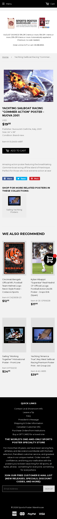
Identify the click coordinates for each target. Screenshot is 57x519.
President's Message (28, 419)
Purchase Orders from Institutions (28, 430)
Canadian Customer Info (28, 427)
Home (5, 57)
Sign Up (49, 489)
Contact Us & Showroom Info (28, 408)
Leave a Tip (28, 412)
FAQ (28, 416)
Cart (52, 4)
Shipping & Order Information (28, 423)
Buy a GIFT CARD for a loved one (29, 434)
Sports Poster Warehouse (31, 507)
